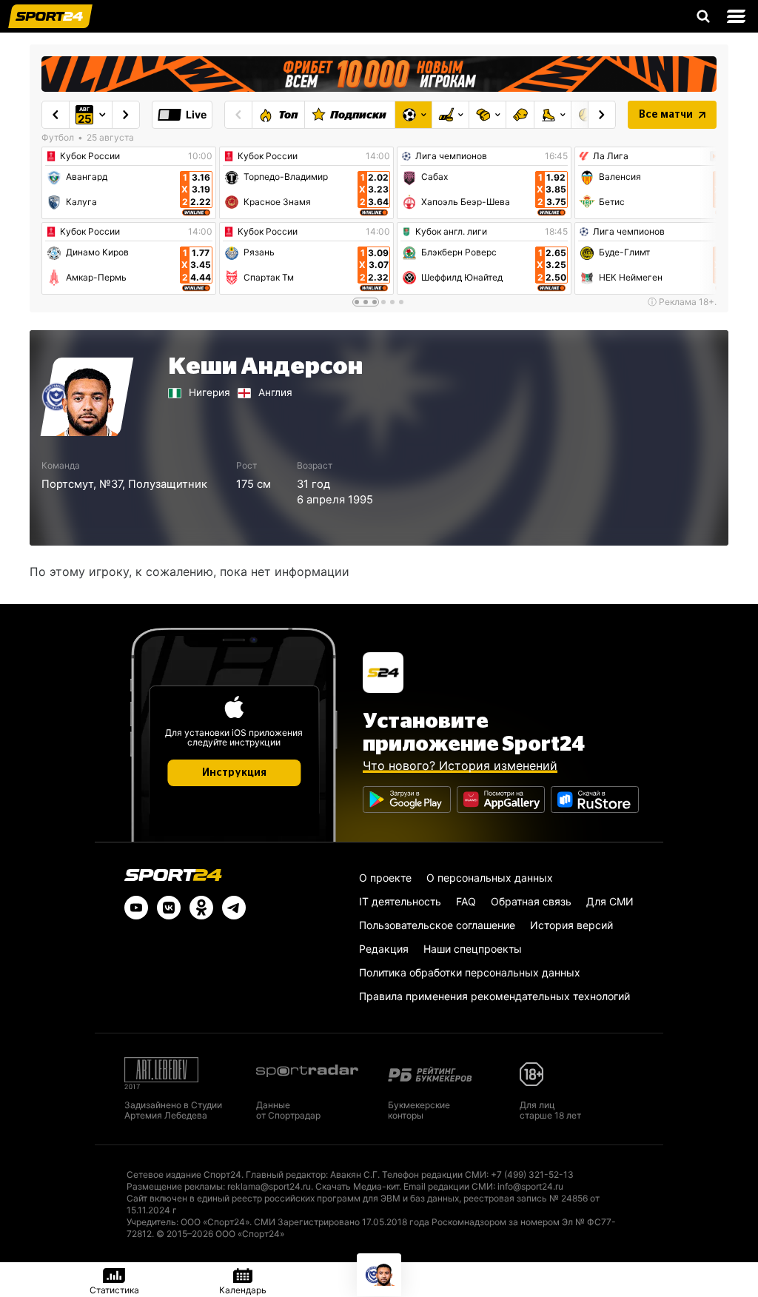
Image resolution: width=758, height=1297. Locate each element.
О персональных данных (489, 877)
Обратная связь (531, 901)
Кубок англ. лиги (451, 232)
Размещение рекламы (175, 1186)
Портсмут (67, 484)
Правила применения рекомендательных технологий (494, 996)
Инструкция (234, 773)
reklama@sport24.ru (269, 1186)
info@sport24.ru (530, 1186)
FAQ (466, 901)
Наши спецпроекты (472, 948)
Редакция (384, 948)
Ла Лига (610, 156)
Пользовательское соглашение (437, 925)
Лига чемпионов (451, 156)
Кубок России (90, 156)
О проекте (385, 877)
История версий (571, 925)
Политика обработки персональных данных (469, 972)
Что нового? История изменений (460, 765)
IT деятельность (400, 901)
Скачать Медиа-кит (357, 1186)
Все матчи (666, 115)
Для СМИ (610, 901)
